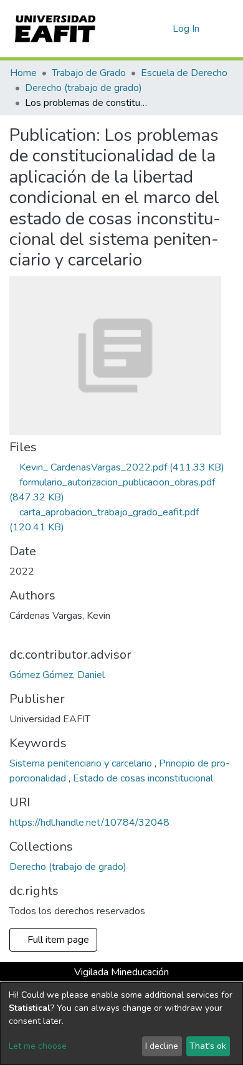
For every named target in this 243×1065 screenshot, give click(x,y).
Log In (187, 29)
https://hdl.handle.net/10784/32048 (89, 822)
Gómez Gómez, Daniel (57, 675)
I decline (161, 1046)
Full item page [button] (57, 940)
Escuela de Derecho (184, 73)
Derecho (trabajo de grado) (83, 88)
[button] (161, 28)
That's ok (207, 1046)
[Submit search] (143, 28)
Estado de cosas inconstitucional (143, 778)
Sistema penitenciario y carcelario (82, 763)
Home (23, 73)
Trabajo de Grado (89, 73)
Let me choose (38, 1046)
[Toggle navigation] (225, 28)
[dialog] (121, 1023)
